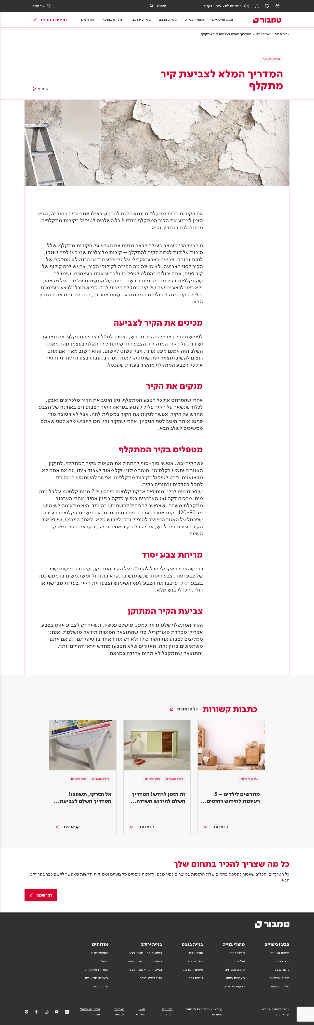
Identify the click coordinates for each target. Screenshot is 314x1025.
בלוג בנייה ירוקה (151, 978)
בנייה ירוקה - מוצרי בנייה (145, 961)
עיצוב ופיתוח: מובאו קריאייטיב (275, 1011)
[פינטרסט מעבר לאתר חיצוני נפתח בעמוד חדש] (26, 1012)
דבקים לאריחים (234, 986)
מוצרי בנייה (237, 953)
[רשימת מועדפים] (267, 6)
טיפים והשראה (279, 978)
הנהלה (103, 961)
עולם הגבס (195, 961)
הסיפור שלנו (99, 953)
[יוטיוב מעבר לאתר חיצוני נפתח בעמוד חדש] (57, 1012)
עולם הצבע (282, 969)
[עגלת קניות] (277, 6)
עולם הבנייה (236, 961)
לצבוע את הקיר (166, 638)
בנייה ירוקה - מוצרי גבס (145, 969)
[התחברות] (257, 6)
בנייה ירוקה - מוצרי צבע (145, 953)
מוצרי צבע (282, 961)
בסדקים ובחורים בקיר (166, 484)
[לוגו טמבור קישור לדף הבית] (264, 20)
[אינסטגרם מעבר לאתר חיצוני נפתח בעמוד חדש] (47, 1012)
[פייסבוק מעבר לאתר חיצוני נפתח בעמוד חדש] (37, 1012)
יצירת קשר (100, 986)
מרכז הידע (263, 34)
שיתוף (43, 88)
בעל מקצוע (56, 280)
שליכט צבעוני (280, 986)
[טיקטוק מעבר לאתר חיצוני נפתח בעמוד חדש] (67, 1012)
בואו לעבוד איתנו (96, 978)
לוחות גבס (195, 978)
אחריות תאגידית (96, 969)
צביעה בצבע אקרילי (152, 259)
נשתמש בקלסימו (170, 470)
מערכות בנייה (235, 978)
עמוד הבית (282, 34)
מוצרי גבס (196, 953)
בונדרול (100, 575)
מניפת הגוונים (279, 953)
